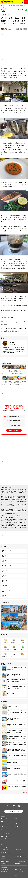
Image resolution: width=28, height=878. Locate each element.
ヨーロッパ (6, 5)
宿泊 (23, 642)
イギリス (12, 5)
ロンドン (17, 5)
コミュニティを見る (14, 430)
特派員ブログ (23, 5)
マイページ (18, 849)
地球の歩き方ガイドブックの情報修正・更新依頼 (14, 511)
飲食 (5, 642)
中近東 (7, 585)
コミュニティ (4, 847)
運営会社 (3, 856)
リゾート (7, 575)
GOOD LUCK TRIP (5, 852)
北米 (6, 555)
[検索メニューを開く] (22, 2)
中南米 (7, 560)
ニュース (3, 842)
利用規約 (3, 859)
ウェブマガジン (5, 833)
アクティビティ (5, 656)
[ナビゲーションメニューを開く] (26, 2)
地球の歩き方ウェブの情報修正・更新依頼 (12, 509)
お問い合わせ (17, 863)
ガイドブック (4, 839)
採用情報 (3, 863)
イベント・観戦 (5, 649)
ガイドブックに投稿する (19, 861)
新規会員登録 (5, 849)
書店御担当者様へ (5, 861)
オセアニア (8, 565)
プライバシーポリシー (19, 856)
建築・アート (14, 642)
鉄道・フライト (14, 656)
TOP (2, 5)
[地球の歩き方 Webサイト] (7, 1)
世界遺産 (14, 649)
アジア (6, 580)
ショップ (22, 656)
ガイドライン (17, 859)
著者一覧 (3, 844)
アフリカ (7, 590)
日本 (6, 595)
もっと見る (22, 792)
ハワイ (7, 570)
